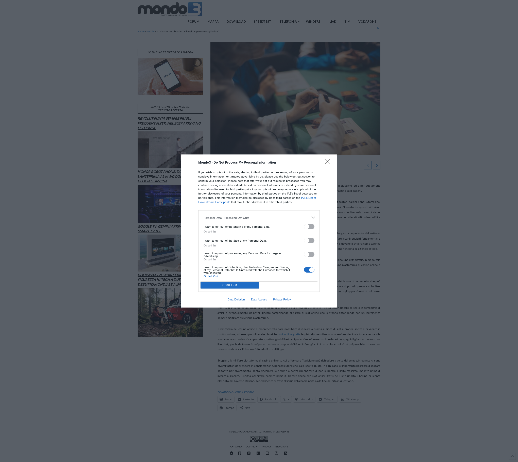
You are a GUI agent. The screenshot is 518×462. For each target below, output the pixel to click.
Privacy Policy (282, 299)
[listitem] (259, 218)
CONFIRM (229, 285)
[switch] (309, 226)
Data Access (259, 299)
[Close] (329, 163)
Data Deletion (236, 299)
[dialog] (259, 231)
